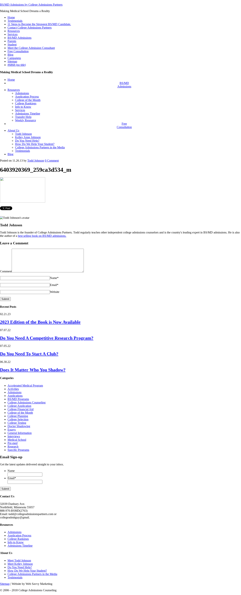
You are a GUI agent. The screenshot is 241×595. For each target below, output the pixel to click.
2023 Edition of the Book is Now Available (40, 322)
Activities (13, 389)
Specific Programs (18, 449)
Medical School (17, 439)
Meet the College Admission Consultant (31, 47)
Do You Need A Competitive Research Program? (46, 338)
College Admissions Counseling (27, 402)
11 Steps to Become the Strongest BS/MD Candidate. (39, 24)
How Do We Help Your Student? (27, 570)
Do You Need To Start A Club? (29, 353)
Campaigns (14, 58)
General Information (20, 433)
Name (54, 278)
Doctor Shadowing (19, 426)
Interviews (14, 436)
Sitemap (12, 61)
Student (12, 44)
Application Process (19, 535)
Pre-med (13, 443)
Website (54, 291)
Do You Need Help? (20, 567)
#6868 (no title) (17, 64)
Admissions (14, 392)
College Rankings (18, 538)
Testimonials (15, 20)
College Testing (17, 422)
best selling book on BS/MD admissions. (42, 235)
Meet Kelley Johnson (20, 563)
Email (54, 284)
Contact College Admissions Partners (30, 27)
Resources (14, 31)
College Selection (18, 419)
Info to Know (16, 542)
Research (13, 446)
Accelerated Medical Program (25, 385)
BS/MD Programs (18, 399)
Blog (10, 54)
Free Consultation (18, 51)
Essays (12, 429)
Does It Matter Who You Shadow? (33, 369)
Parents (12, 41)
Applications (15, 395)
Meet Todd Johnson (19, 560)
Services (13, 34)
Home (11, 17)
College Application (19, 405)
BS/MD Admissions (19, 37)
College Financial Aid (21, 409)
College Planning (18, 416)
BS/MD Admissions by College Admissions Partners (31, 4)
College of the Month (20, 412)
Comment (52, 160)
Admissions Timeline (20, 545)
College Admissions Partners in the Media (32, 574)
